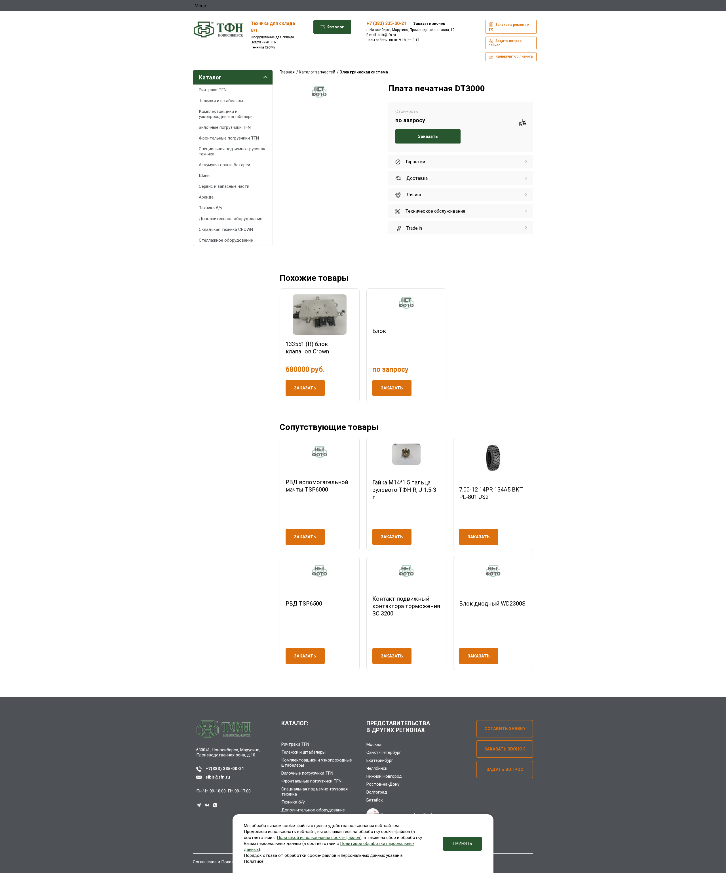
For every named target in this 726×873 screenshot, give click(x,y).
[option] (319, 91)
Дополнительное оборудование (230, 218)
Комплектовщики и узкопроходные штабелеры (226, 114)
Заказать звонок (429, 23)
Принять (462, 843)
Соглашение (205, 861)
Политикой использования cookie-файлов (318, 837)
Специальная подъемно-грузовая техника (232, 151)
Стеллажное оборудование (226, 240)
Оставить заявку (504, 728)
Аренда (206, 197)
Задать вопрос (505, 769)
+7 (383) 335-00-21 (386, 23)
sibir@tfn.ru (387, 35)
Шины (204, 175)
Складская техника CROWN (226, 229)
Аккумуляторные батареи (224, 164)
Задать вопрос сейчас (505, 43)
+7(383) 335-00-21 (225, 768)
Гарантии (415, 162)
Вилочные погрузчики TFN (225, 127)
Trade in (413, 228)
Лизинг (413, 194)
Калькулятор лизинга (514, 56)
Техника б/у (210, 207)
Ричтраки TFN (213, 89)
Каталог (334, 26)
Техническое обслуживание (434, 211)
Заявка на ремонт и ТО (508, 27)
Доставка (416, 178)
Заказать (428, 136)
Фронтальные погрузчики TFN (229, 138)
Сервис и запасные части (224, 186)
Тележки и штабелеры (221, 100)
